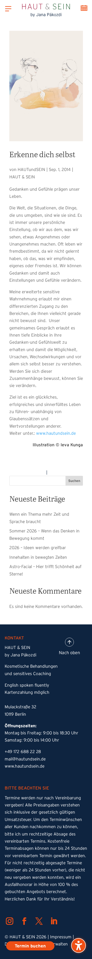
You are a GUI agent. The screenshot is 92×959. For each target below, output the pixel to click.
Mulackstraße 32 (20, 706)
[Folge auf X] (39, 921)
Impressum (60, 936)
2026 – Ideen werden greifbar (37, 547)
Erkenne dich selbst (42, 154)
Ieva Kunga (72, 444)
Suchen (74, 481)
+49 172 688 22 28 (23, 751)
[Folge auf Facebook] (24, 921)
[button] (78, 945)
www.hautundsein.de (56, 433)
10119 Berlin (15, 714)
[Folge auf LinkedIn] (54, 921)
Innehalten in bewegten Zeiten (38, 557)
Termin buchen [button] (84, 8)
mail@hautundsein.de (25, 759)
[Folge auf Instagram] (9, 921)
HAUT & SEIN (22, 176)
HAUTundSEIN (31, 169)
